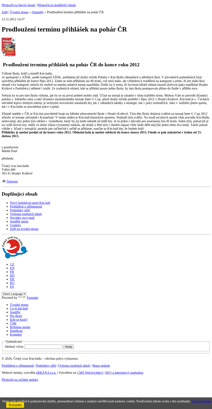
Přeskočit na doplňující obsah (56, 5)
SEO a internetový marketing (124, 372)
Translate (32, 297)
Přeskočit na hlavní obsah (18, 5)
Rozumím (15, 405)
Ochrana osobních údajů (74, 365)
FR (12, 271)
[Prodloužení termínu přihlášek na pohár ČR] (8, 56)
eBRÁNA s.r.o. (46, 372)
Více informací (201, 401)
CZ (12, 264)
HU (12, 275)
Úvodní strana (19, 12)
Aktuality (37, 12)
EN (12, 268)
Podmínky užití (46, 365)
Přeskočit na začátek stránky (20, 379)
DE (12, 279)
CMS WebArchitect (90, 372)
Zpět (5, 12)
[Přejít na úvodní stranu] (15, 257)
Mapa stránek (101, 365)
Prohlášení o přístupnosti (18, 365)
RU (12, 283)
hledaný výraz (14, 346)
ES (12, 286)
